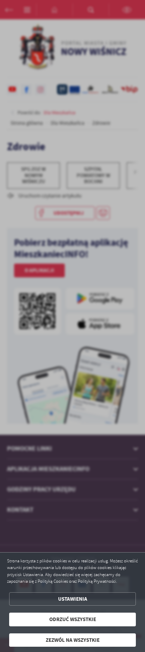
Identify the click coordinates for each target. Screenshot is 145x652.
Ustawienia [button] (72, 598)
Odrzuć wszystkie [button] (72, 619)
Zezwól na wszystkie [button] (73, 640)
